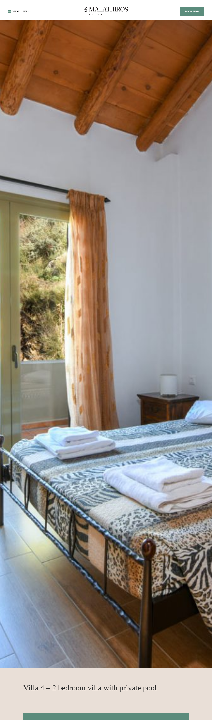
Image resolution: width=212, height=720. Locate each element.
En (25, 11)
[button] (27, 11)
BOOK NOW (192, 11)
